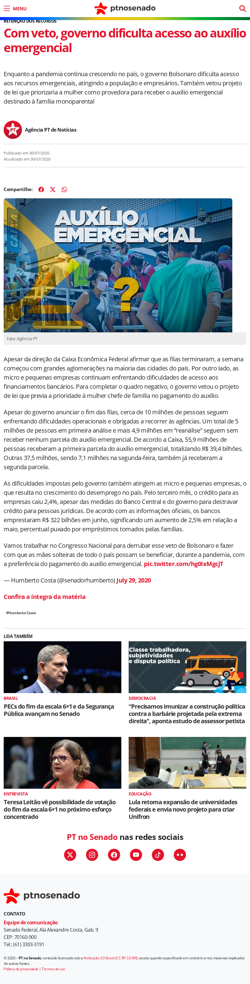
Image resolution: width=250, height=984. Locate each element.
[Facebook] (41, 189)
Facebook (114, 855)
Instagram (92, 855)
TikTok (158, 855)
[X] (52, 189)
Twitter (70, 855)
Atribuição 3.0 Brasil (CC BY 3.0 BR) (111, 958)
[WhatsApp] (64, 189)
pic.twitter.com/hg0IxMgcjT (183, 564)
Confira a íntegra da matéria (44, 597)
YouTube (136, 855)
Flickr (180, 855)
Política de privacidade (21, 969)
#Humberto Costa (21, 612)
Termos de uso (53, 969)
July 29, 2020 (133, 580)
